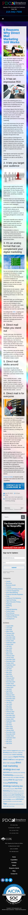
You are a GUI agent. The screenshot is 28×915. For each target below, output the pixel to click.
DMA (14, 312)
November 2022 (10, 698)
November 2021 (10, 717)
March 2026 (9, 631)
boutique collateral (21, 750)
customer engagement (8, 757)
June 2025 (9, 648)
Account (13, 7)
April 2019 (9, 743)
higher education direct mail (9, 777)
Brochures (9, 583)
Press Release (10, 613)
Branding (5, 752)
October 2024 (10, 663)
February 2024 (10, 678)
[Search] (23, 517)
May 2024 (9, 672)
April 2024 (9, 674)
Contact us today (8, 477)
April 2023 (9, 691)
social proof (13, 799)
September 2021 (10, 721)
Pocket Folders (10, 611)
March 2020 (9, 728)
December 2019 (10, 732)
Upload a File (6, 7)
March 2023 (9, 693)
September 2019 (10, 737)
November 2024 (10, 661)
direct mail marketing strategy (12, 766)
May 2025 (9, 650)
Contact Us (14, 873)
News (7, 607)
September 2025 (10, 642)
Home (14, 857)
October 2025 (10, 640)
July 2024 (9, 668)
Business (11, 752)
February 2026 (10, 633)
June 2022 (9, 704)
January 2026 (10, 635)
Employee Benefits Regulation (14, 594)
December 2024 (10, 659)
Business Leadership (17, 752)
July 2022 (9, 702)
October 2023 (10, 683)
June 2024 (9, 670)
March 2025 (9, 654)
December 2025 (10, 637)
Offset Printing (13, 791)
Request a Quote (14, 868)
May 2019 (9, 741)
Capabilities (14, 859)
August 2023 (9, 687)
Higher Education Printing (13, 602)
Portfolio (14, 862)
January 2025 (10, 657)
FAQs (6, 495)
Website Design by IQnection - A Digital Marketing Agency (14, 909)
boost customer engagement (10, 750)
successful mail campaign (17, 801)
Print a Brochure (10, 793)
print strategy (7, 799)
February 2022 (10, 711)
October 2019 (10, 736)
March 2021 (9, 726)
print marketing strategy (19, 797)
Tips (5, 804)
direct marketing (13, 772)
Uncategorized (10, 618)
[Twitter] (10, 880)
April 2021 (9, 724)
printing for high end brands (19, 793)
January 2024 (10, 680)
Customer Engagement (12, 590)
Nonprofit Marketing (11, 609)
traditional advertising (19, 804)
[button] (3, 18)
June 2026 (9, 627)
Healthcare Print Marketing (13, 598)
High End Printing (11, 600)
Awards (8, 581)
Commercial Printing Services (14, 589)
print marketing (16, 795)
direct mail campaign (10, 499)
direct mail (8, 497)
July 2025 (9, 646)
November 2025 (10, 639)
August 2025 (9, 644)
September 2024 (10, 665)
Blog (14, 871)
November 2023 (10, 681)
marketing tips (17, 786)
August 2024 (9, 667)
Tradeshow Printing (11, 617)
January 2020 (10, 730)
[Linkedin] (7, 880)
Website (4, 806)
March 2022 (9, 709)
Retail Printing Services (12, 615)
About (14, 865)
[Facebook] (3, 880)
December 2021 (10, 715)
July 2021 (9, 723)
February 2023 (10, 695)
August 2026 (9, 626)
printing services (7, 795)
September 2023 (10, 685)
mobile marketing (6, 788)
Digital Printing (18, 757)
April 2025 (9, 652)
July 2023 (9, 689)
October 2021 (10, 719)
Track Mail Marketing (11, 804)
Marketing (9, 605)
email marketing (21, 772)
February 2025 (10, 655)
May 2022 (9, 706)
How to (11, 780)
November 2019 (10, 734)
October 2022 (10, 700)
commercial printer (7, 754)
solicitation (20, 799)
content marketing (17, 754)
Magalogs (9, 603)
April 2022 (9, 708)
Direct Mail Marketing (12, 592)
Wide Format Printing (10, 806)
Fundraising (8, 775)
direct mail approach (16, 497)
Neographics (12, 788)
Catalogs (8, 587)
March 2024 (9, 676)
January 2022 (10, 713)
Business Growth (11, 585)
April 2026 (9, 629)
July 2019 (9, 739)
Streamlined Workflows (7, 801)
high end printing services (18, 775)
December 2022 (10, 696)
